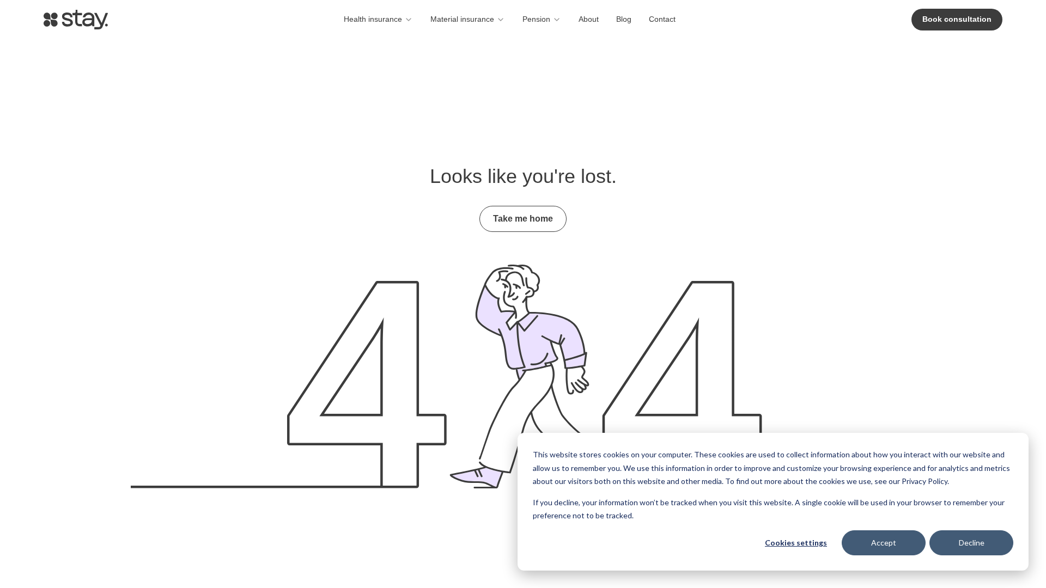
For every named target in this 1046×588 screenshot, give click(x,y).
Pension (536, 19)
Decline (971, 542)
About (589, 19)
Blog (623, 19)
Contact (662, 19)
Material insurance (462, 19)
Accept (883, 542)
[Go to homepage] (76, 19)
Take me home (523, 218)
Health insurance (373, 19)
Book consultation (957, 19)
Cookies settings (796, 542)
